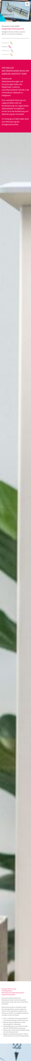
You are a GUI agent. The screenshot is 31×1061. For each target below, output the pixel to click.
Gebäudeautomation (6, 50)
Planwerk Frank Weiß (8, 10)
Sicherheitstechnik (5, 54)
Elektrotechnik (5, 46)
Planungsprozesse (5, 43)
